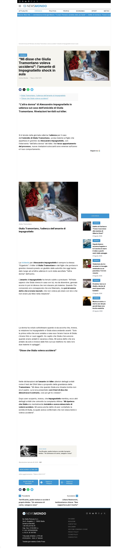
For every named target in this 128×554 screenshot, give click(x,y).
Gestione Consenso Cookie (78, 529)
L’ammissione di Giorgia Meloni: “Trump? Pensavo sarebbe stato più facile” (49, 15)
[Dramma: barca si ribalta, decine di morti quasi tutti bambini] (87, 286)
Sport (94, 11)
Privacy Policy (73, 532)
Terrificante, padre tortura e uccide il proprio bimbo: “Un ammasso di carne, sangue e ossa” (34, 502)
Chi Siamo (71, 519)
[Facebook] (23, 1)
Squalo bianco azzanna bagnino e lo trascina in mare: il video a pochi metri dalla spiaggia (100, 248)
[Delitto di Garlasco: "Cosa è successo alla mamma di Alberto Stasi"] (87, 229)
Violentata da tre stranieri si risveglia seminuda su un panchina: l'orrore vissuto (100, 268)
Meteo (106, 11)
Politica (52, 11)
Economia (80, 11)
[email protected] (28, 523)
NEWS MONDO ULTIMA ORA (28, 469)
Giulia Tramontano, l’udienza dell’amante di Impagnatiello (43, 96)
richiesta (25, 262)
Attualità (23, 11)
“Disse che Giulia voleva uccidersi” (34, 98)
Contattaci (72, 524)
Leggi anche (95, 216)
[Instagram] (20, 1)
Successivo (71, 496)
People (66, 11)
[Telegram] (29, 1)
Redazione (71, 521)
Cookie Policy (73, 534)
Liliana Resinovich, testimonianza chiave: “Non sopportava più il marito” (66, 502)
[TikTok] (34, 1)
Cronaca (38, 11)
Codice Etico (72, 537)
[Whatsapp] (31, 1)
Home (20, 43)
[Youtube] (26, 1)
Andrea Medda (23, 78)
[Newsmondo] (35, 6)
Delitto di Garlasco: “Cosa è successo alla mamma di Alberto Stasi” (102, 15)
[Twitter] (37, 1)
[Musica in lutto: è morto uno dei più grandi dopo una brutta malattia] (87, 304)
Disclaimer (72, 526)
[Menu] (21, 6)
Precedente (26, 496)
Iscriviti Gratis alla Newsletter (28, 482)
